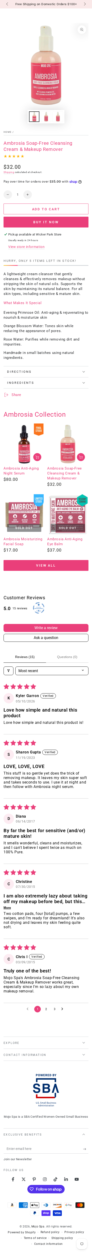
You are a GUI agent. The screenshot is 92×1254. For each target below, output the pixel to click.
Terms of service (35, 1238)
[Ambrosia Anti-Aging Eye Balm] (67, 514)
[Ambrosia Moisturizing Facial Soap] (24, 514)
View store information (26, 247)
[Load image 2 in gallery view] (46, 116)
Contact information (48, 1244)
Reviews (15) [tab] (25, 657)
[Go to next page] (63, 1009)
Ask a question (46, 637)
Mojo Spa (38, 1226)
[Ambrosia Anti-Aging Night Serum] (24, 444)
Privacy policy (74, 1232)
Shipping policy (62, 1238)
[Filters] (8, 670)
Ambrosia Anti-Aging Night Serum (21, 470)
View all (46, 565)
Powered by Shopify (22, 1232)
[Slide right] (84, 4)
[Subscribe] (85, 1149)
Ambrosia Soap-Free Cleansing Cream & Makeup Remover (64, 473)
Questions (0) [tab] (67, 657)
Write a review (46, 628)
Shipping (9, 172)
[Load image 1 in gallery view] (34, 116)
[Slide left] (8, 4)
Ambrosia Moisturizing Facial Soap (23, 541)
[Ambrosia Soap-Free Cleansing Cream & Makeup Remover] (67, 444)
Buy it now (46, 222)
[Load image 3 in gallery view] (58, 116)
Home (8, 132)
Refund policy (50, 1232)
